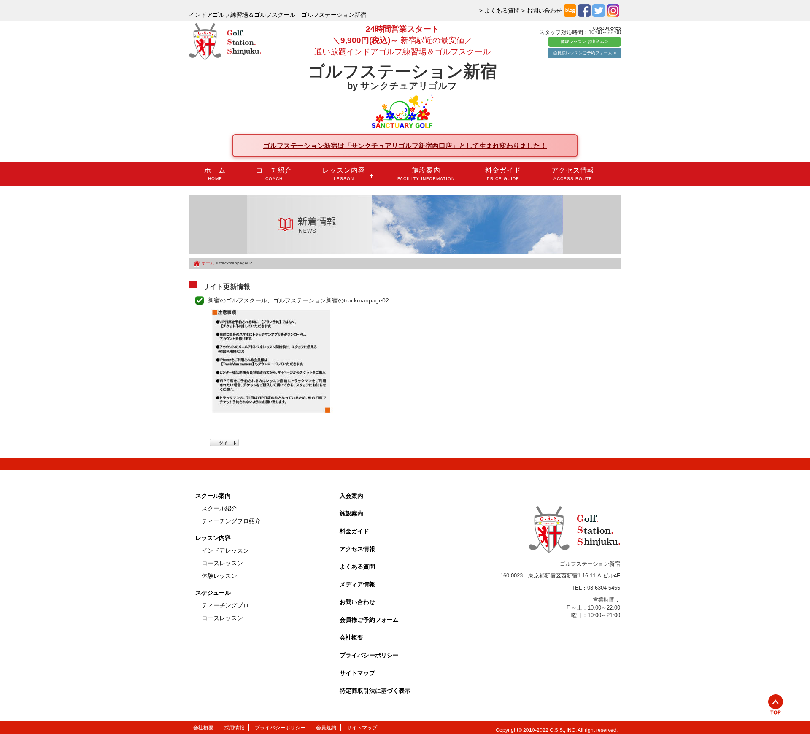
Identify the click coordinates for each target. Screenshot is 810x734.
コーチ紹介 (274, 174)
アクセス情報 (572, 174)
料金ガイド (503, 174)
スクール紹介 (219, 508)
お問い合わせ (357, 602)
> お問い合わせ (541, 10)
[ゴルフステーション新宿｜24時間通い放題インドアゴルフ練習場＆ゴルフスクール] (225, 42)
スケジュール (213, 592)
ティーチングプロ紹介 (231, 521)
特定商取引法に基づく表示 (375, 690)
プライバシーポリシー (369, 655)
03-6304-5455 (607, 28)
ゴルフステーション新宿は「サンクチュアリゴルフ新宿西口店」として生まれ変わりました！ (405, 145)
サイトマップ (357, 672)
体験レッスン (219, 575)
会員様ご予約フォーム (369, 619)
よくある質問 (357, 566)
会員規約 (326, 728)
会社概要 (351, 637)
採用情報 (234, 728)
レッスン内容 (343, 174)
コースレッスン (222, 563)
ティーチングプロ (225, 605)
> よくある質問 (499, 10)
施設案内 (426, 174)
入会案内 (351, 495)
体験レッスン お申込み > (584, 41)
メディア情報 (357, 584)
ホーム (215, 174)
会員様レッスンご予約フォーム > (584, 53)
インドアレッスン (225, 550)
